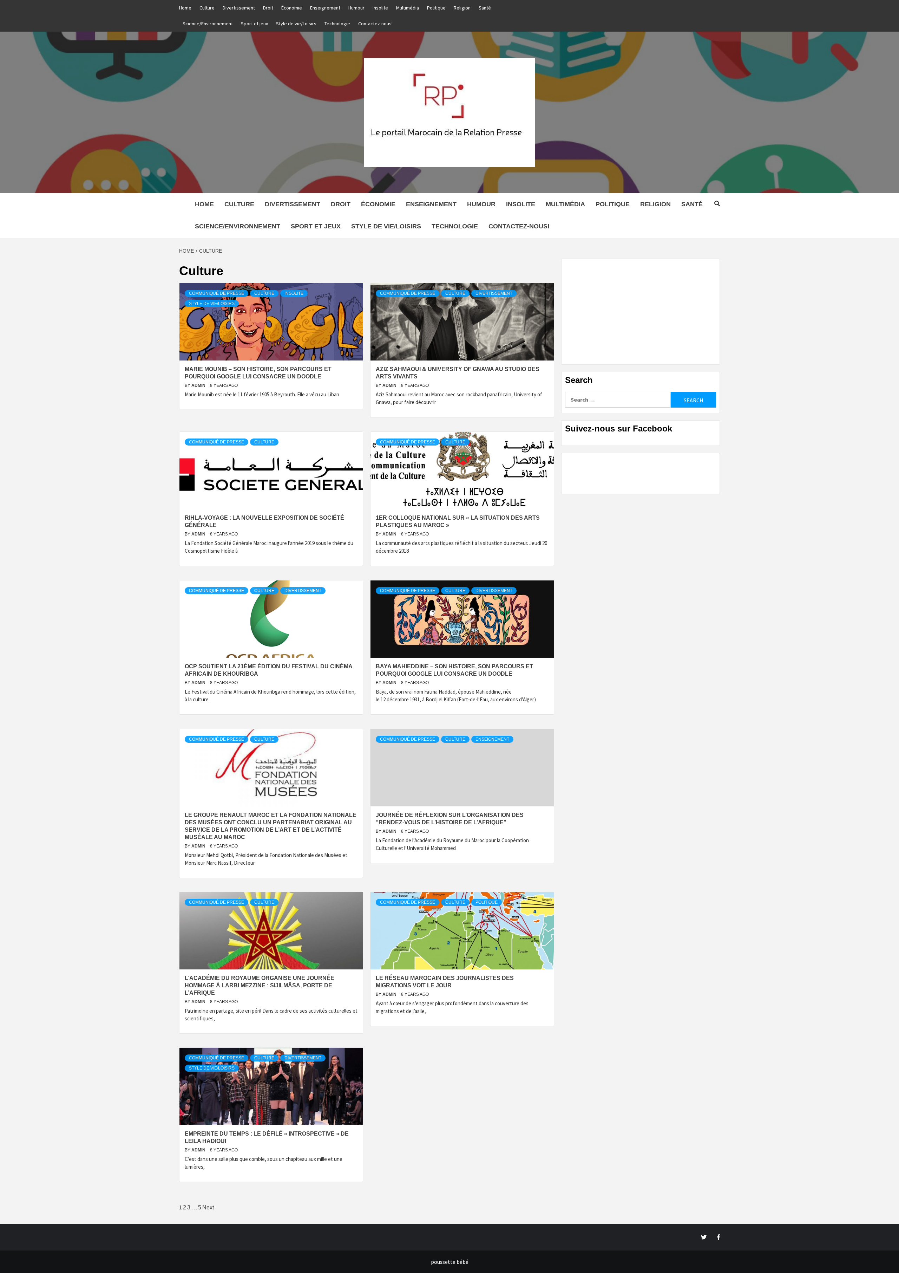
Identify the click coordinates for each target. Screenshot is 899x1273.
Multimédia (407, 8)
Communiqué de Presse (216, 293)
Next (208, 1207)
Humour (356, 8)
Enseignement (325, 8)
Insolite (380, 8)
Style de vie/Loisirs (296, 23)
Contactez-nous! (375, 23)
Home (185, 8)
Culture (207, 8)
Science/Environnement (208, 23)
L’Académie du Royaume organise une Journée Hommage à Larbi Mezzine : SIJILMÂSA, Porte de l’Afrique (259, 985)
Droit (268, 8)
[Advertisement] (640, 311)
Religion (462, 8)
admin (198, 385)
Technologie (337, 23)
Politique (436, 8)
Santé (485, 8)
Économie (291, 8)
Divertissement (239, 8)
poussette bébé (449, 1261)
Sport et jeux (254, 23)
